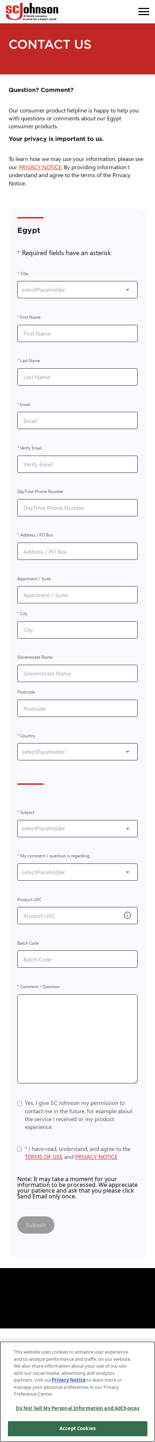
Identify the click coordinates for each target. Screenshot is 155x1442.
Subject (25, 812)
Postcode (26, 692)
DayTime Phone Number (40, 491)
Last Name (28, 361)
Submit (36, 1225)
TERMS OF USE (44, 1156)
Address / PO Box (35, 535)
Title (22, 273)
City (22, 613)
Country (26, 735)
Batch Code (28, 943)
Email (23, 404)
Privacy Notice (69, 1380)
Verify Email (29, 448)
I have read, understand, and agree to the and (77, 1152)
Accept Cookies (77, 1428)
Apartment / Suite (34, 578)
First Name (28, 317)
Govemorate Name (35, 657)
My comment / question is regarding (53, 856)
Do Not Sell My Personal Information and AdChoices (77, 1408)
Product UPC (29, 899)
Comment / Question (38, 986)
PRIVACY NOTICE (41, 167)
